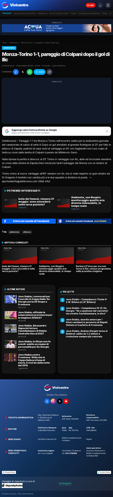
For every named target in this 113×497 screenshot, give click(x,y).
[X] (59, 401)
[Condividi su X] (23, 72)
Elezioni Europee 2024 (24, 13)
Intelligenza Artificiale (89, 13)
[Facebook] (47, 401)
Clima (104, 13)
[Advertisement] (56, 102)
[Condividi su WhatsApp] (30, 72)
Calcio (74, 13)
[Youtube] (66, 401)
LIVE (91, 5)
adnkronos (14, 232)
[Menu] (108, 5)
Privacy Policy (10, 472)
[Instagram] (53, 401)
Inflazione (42, 13)
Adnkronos (14, 43)
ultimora (27, 232)
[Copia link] (49, 72)
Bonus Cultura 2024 (58, 13)
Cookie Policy (105, 472)
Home (4, 43)
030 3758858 (71, 453)
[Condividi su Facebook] (16, 72)
